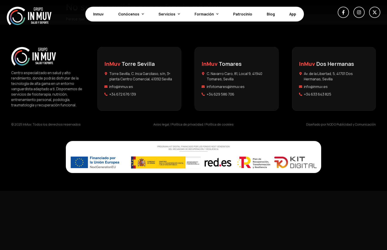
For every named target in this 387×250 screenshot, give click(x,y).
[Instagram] (359, 12)
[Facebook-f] (343, 12)
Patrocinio (242, 14)
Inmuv (98, 14)
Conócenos (128, 14)
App (292, 14)
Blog (271, 14)
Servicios (167, 14)
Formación (204, 14)
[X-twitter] (374, 12)
